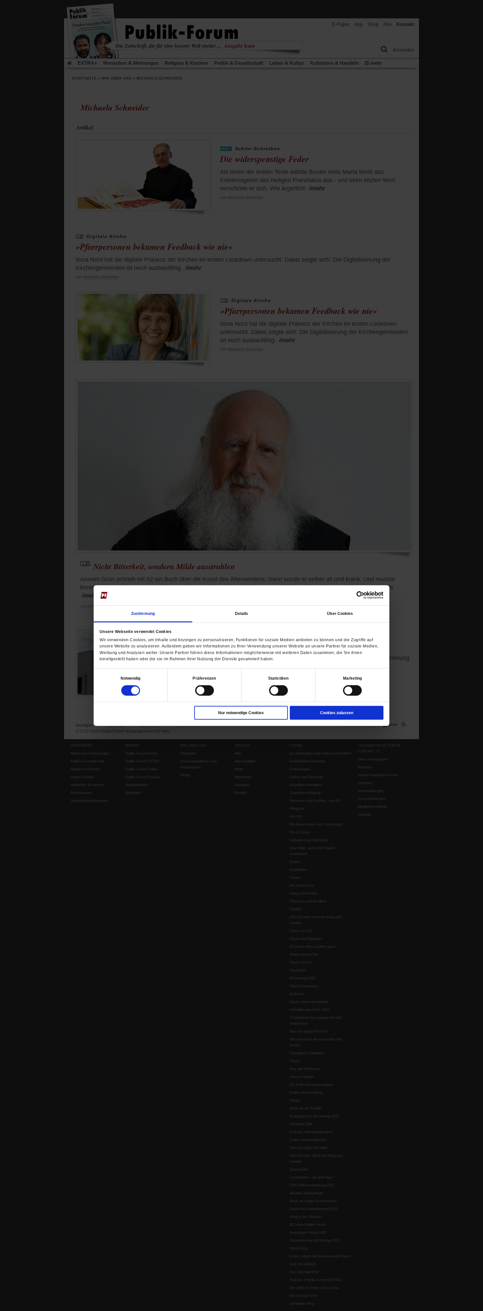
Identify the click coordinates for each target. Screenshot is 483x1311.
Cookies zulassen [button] (336, 713)
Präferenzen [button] (204, 678)
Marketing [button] (352, 678)
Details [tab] (241, 613)
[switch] (204, 690)
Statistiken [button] (278, 678)
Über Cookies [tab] (340, 613)
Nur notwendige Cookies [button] (241, 713)
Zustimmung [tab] (143, 613)
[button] (131, 678)
